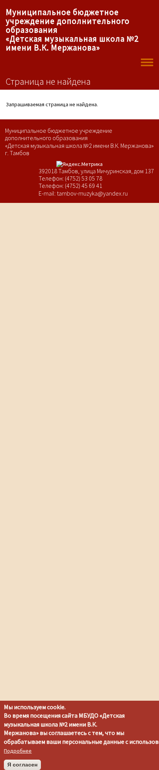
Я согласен (22, 765)
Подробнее (18, 751)
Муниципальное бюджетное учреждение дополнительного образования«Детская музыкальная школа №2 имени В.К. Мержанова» (72, 30)
